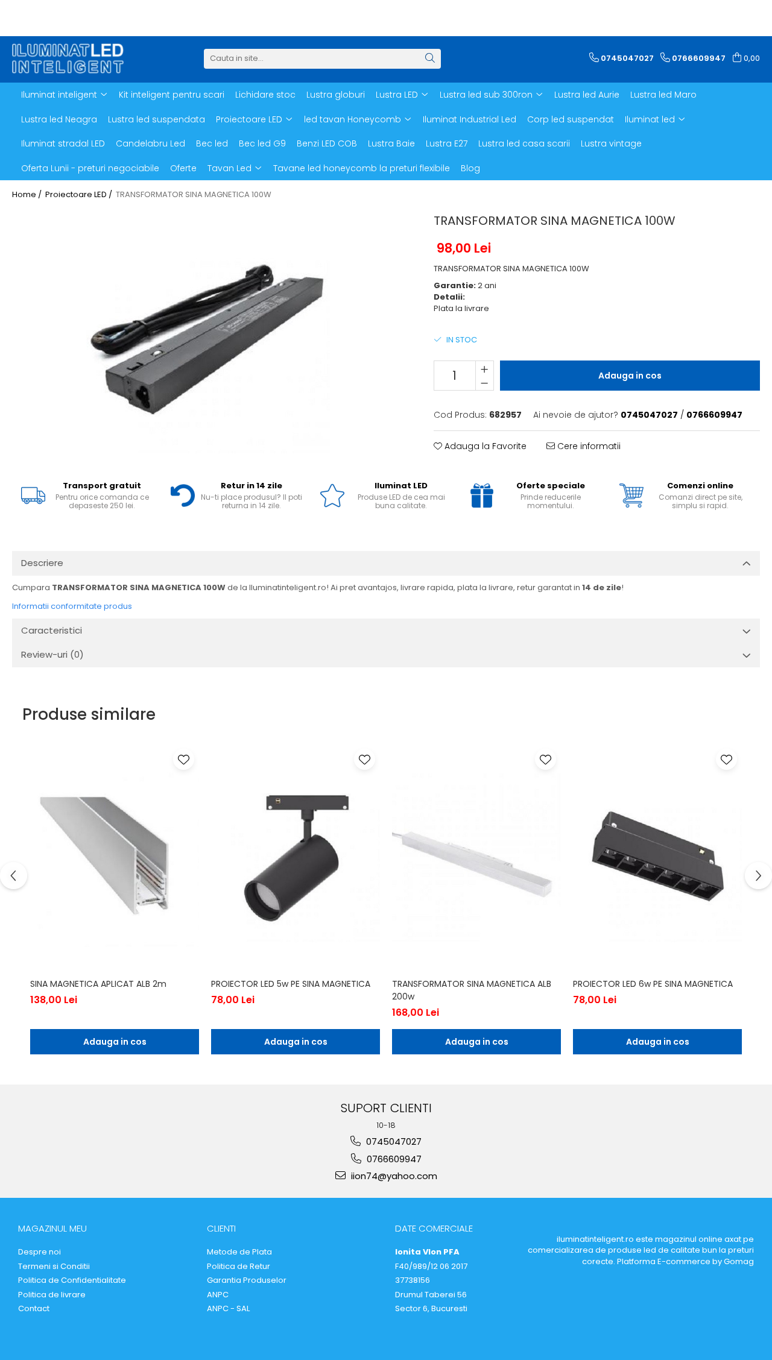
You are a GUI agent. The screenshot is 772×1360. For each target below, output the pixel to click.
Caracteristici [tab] (51, 630)
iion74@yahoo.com (393, 1176)
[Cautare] (430, 59)
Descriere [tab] (42, 562)
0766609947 (393, 1159)
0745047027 (393, 1141)
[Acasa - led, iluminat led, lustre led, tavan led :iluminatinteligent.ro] (72, 58)
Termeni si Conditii (54, 1266)
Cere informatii (588, 446)
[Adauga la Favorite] (183, 759)
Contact (33, 1308)
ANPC (218, 1294)
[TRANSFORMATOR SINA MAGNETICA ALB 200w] (476, 858)
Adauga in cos (630, 376)
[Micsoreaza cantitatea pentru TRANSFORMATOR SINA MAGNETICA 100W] (484, 383)
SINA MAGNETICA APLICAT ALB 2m (98, 984)
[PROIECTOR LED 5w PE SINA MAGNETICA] (295, 858)
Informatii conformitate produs (72, 606)
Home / (27, 194)
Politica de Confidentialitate (72, 1280)
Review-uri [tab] (52, 654)
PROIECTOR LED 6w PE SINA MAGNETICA (653, 984)
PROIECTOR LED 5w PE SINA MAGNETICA (290, 984)
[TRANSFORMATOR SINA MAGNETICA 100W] (207, 331)
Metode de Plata (239, 1252)
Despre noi (39, 1252)
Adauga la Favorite (484, 446)
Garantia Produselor (246, 1280)
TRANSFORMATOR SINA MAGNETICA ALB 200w (471, 990)
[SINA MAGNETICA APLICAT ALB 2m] (114, 858)
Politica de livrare (52, 1294)
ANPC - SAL (228, 1308)
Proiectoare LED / (79, 194)
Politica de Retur (238, 1266)
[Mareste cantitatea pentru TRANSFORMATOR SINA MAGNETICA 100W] (484, 368)
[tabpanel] (207, 331)
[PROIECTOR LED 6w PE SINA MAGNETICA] (657, 858)
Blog (470, 168)
